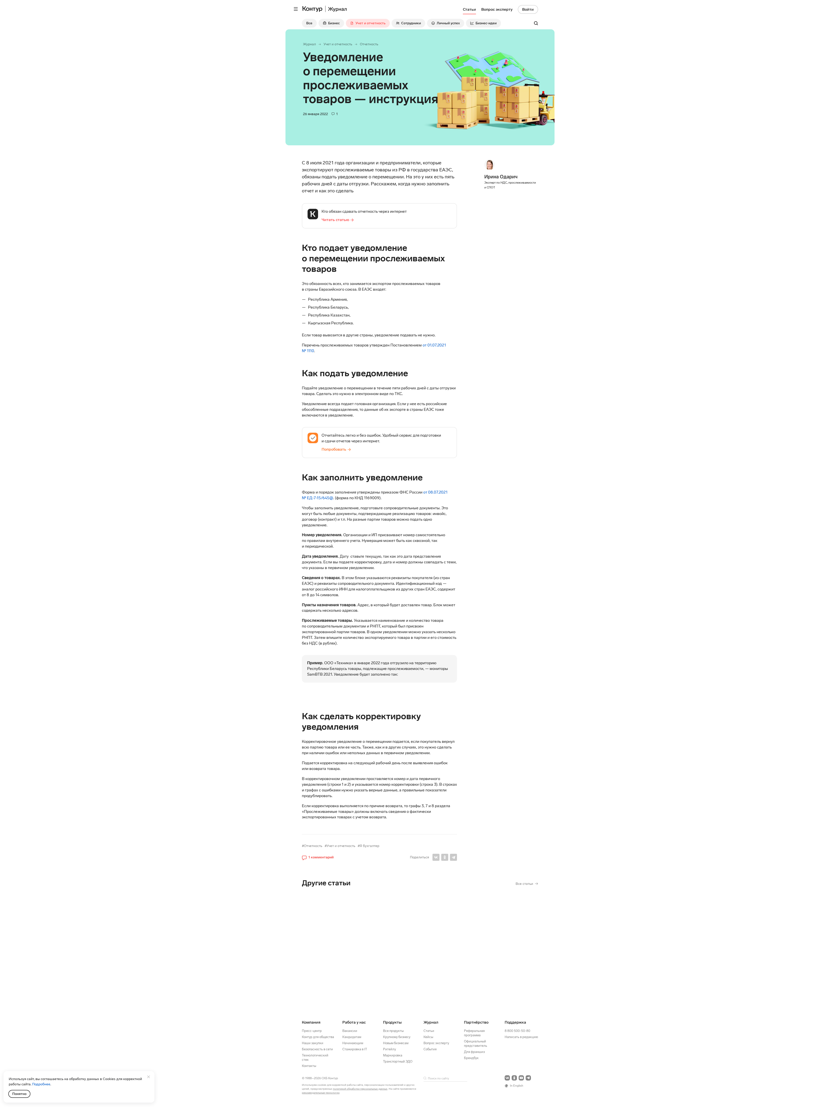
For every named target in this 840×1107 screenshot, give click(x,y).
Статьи (429, 1031)
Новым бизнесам (395, 1043)
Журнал (309, 44)
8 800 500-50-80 (517, 1031)
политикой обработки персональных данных (360, 1088)
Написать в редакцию (521, 1037)
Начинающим (352, 1043)
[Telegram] (453, 857)
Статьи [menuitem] (469, 9)
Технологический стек (315, 1057)
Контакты (309, 1066)
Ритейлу (389, 1049)
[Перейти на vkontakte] (507, 1078)
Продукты (392, 1022)
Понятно (19, 1094)
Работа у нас (354, 1022)
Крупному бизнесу (396, 1037)
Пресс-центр (312, 1031)
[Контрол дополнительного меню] (295, 9)
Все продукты (393, 1031)
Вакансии (349, 1031)
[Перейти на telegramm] (528, 1078)
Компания (311, 1022)
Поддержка (515, 1022)
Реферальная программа (474, 1033)
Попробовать (334, 449)
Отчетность (369, 44)
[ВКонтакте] (435, 857)
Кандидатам (351, 1037)
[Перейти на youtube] (521, 1078)
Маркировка (392, 1055)
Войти (528, 9)
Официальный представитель (475, 1043)
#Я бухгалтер (368, 846)
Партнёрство (476, 1022)
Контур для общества (318, 1037)
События (430, 1049)
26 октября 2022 (348, 945)
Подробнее (41, 1084)
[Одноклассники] (444, 857)
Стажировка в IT (354, 1049)
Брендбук (471, 1058)
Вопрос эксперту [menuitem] (497, 9)
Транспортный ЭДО (397, 1061)
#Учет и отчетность (340, 846)
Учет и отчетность (338, 44)
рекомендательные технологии (321, 1092)
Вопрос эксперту (436, 1043)
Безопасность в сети (317, 1049)
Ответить (331, 978)
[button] (318, 857)
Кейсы (428, 1037)
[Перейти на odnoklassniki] (514, 1078)
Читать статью (335, 219)
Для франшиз (474, 1052)
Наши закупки (312, 1043)
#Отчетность (312, 846)
